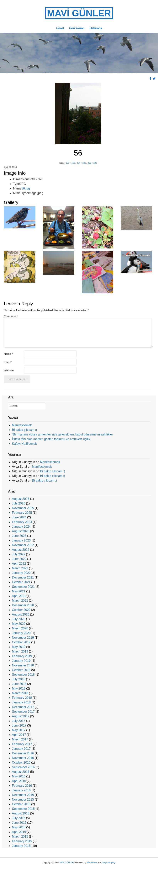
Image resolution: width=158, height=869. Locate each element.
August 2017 (20, 716)
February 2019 (22, 656)
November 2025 (23, 508)
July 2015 (18, 818)
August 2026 (20, 498)
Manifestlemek (22, 425)
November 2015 (23, 799)
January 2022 (21, 572)
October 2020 (21, 609)
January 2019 (21, 660)
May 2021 (18, 591)
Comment (11, 316)
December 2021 (23, 577)
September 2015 (23, 808)
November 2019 (23, 637)
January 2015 (21, 845)
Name (8, 353)
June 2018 (19, 683)
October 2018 (21, 670)
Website (9, 370)
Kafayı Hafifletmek (24, 443)
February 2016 (22, 785)
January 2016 (21, 790)
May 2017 (18, 730)
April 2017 (19, 734)
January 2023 (21, 540)
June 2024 (19, 517)
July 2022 (18, 554)
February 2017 (22, 744)
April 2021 (19, 596)
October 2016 (21, 762)
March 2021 (20, 600)
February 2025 (22, 512)
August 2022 (20, 549)
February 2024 (22, 522)
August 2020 (20, 614)
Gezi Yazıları (76, 28)
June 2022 (19, 559)
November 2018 (23, 665)
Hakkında (96, 28)
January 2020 (21, 633)
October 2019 (21, 642)
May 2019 (18, 646)
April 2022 (19, 563)
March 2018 (20, 693)
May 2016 (18, 776)
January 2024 (21, 526)
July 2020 (18, 619)
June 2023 (19, 535)
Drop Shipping (108, 862)
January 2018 (21, 702)
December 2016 (23, 753)
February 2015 (22, 841)
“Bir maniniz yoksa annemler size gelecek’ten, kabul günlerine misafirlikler (62, 434)
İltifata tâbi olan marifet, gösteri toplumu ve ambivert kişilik (51, 439)
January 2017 (21, 748)
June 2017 (19, 725)
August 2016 (20, 771)
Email (8, 362)
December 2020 (23, 605)
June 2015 (19, 822)
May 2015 (18, 827)
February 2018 (22, 697)
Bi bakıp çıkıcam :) (24, 429)
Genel (60, 28)
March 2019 (20, 651)
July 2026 (18, 503)
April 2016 (19, 781)
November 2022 (23, 545)
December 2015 (23, 795)
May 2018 (18, 688)
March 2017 (20, 739)
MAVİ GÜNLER (79, 13)
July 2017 (18, 720)
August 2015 (20, 813)
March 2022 (20, 568)
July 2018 (18, 679)
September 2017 (23, 711)
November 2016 (23, 758)
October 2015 (21, 804)
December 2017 (23, 707)
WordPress (92, 862)
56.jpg (25, 188)
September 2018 (23, 674)
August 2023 (20, 531)
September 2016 (23, 767)
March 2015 (20, 836)
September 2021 (23, 586)
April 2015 (19, 832)
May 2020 (18, 623)
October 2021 (21, 582)
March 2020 (20, 628)
